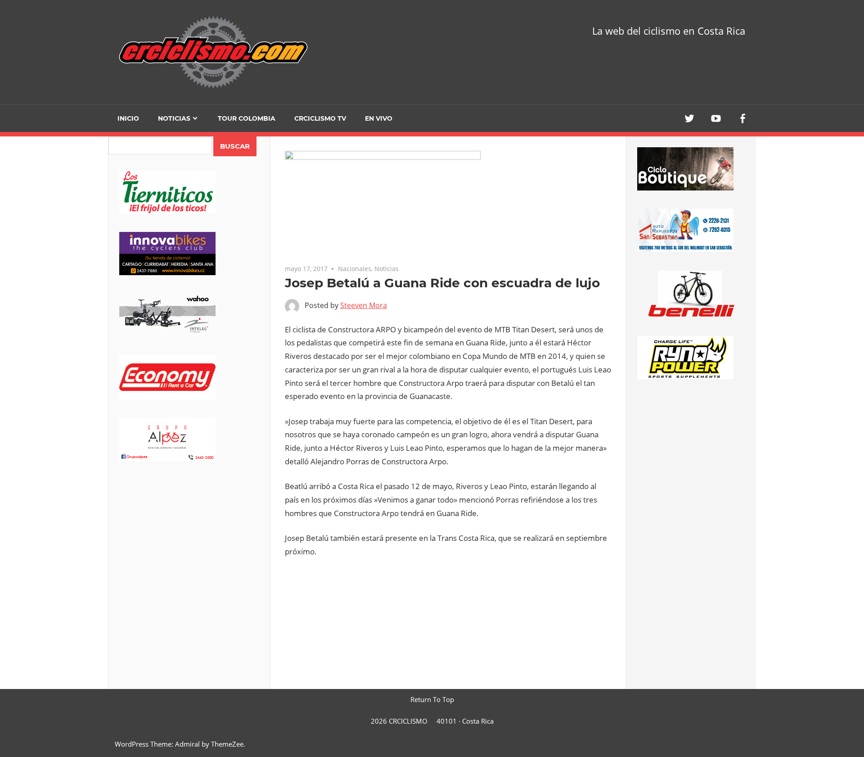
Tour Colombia (246, 118)
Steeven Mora (363, 305)
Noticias (174, 118)
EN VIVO (378, 118)
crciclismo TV (320, 118)
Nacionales (354, 268)
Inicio (128, 118)
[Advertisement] (189, 550)
